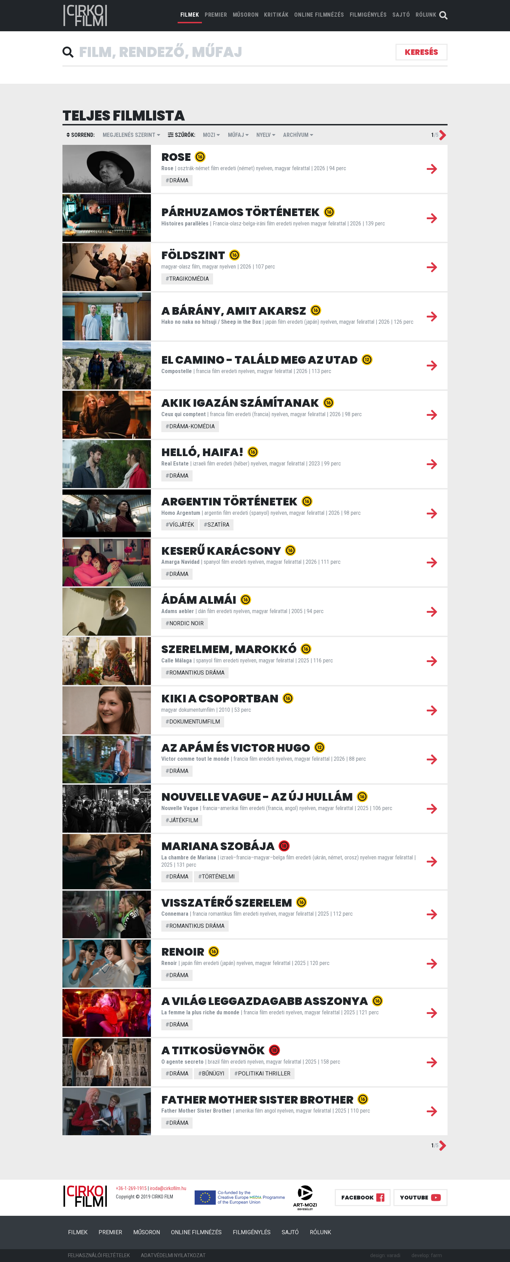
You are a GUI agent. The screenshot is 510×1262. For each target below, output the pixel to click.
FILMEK (191, 14)
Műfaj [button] (236, 135)
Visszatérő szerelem (227, 902)
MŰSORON (246, 14)
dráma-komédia (190, 426)
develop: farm (426, 1255)
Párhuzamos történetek (241, 212)
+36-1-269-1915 (131, 1188)
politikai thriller (262, 1073)
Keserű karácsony (222, 551)
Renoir (183, 951)
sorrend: (82, 135)
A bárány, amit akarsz (234, 311)
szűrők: (184, 135)
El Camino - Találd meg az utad (260, 360)
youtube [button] (414, 1198)
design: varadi (385, 1255)
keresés (421, 52)
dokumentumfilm (192, 721)
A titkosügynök (214, 1050)
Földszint (194, 255)
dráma (176, 180)
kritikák (276, 14)
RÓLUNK (426, 14)
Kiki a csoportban (220, 698)
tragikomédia (187, 278)
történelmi (216, 876)
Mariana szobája (219, 846)
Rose (177, 157)
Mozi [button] (209, 135)
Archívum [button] (296, 135)
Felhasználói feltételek (99, 1255)
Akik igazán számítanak (241, 403)
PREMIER (216, 14)
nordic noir (184, 623)
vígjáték (179, 524)
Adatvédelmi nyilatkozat (173, 1255)
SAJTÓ (401, 14)
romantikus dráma (194, 672)
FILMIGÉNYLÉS (368, 14)
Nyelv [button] (264, 135)
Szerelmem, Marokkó (229, 649)
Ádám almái (199, 600)
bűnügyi (211, 1073)
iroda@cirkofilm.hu (168, 1188)
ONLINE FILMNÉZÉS (319, 14)
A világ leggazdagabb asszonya (265, 1001)
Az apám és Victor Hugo (236, 748)
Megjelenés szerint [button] (130, 135)
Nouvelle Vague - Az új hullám (258, 797)
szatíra (216, 524)
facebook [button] (357, 1198)
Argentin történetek (230, 501)
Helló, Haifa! (203, 452)
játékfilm (181, 820)
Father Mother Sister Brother (258, 1099)
